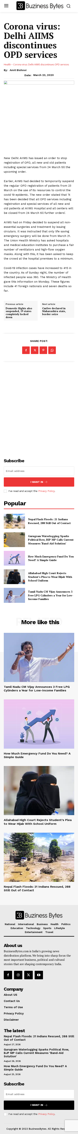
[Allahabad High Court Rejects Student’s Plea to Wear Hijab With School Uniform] (14, 576)
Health (7, 64)
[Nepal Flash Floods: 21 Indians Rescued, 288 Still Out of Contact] (14, 521)
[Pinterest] (43, 350)
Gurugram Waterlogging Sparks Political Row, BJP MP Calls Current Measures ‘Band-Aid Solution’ (51, 539)
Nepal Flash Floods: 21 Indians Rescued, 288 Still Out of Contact (49, 521)
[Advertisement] (39, 407)
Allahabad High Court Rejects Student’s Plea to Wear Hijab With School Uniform (50, 576)
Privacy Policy (46, 491)
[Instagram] (18, 975)
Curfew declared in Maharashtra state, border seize (54, 311)
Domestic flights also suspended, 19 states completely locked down (19, 313)
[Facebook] (26, 350)
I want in (36, 482)
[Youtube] (39, 975)
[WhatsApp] (52, 350)
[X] (34, 350)
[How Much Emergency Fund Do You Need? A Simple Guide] (14, 558)
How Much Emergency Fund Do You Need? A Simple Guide (51, 558)
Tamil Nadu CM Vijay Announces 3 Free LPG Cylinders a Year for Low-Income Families (50, 595)
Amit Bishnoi (18, 70)
